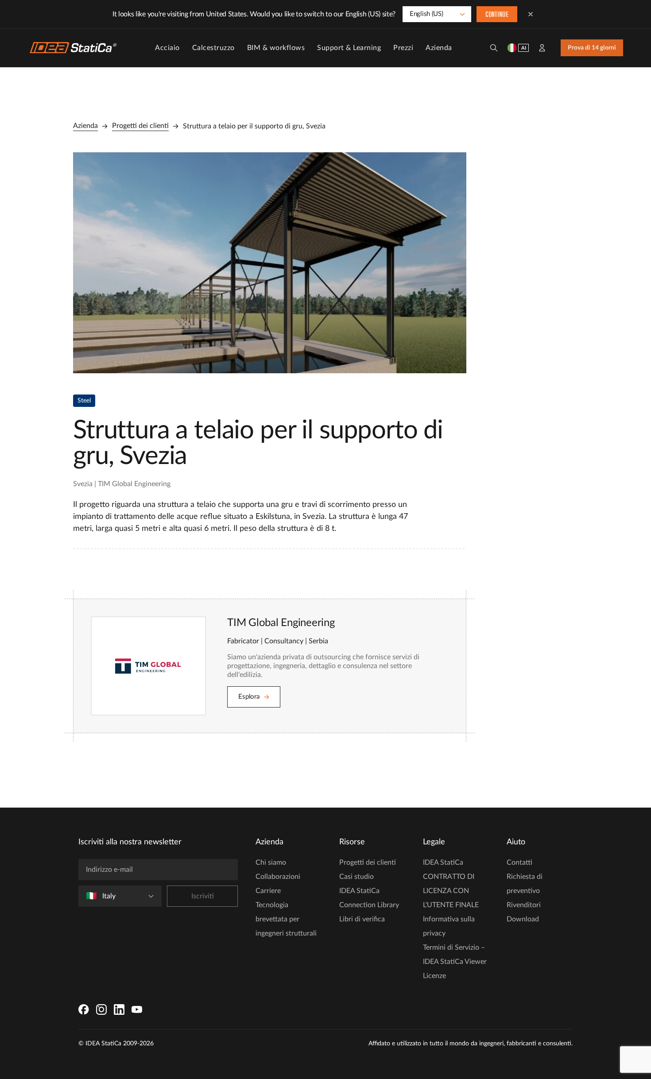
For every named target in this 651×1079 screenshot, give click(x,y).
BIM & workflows (276, 47)
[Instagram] (101, 1009)
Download (523, 919)
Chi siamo (271, 862)
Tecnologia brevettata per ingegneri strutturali (286, 919)
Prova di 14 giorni (592, 48)
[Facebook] (83, 1009)
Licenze (434, 975)
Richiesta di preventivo (524, 883)
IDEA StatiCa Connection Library (369, 898)
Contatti (519, 862)
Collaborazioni (278, 876)
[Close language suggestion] (531, 14)
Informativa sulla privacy (449, 926)
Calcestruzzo (213, 47)
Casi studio (356, 876)
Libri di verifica (362, 919)
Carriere (268, 890)
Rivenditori (524, 905)
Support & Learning (349, 47)
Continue (496, 15)
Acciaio (167, 47)
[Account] (542, 47)
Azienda (439, 47)
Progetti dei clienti (140, 125)
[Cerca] (494, 48)
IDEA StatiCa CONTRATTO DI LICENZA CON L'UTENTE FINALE (451, 884)
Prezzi (403, 47)
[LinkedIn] (119, 1009)
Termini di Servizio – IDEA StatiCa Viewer (455, 954)
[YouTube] (137, 1009)
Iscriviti (202, 896)
